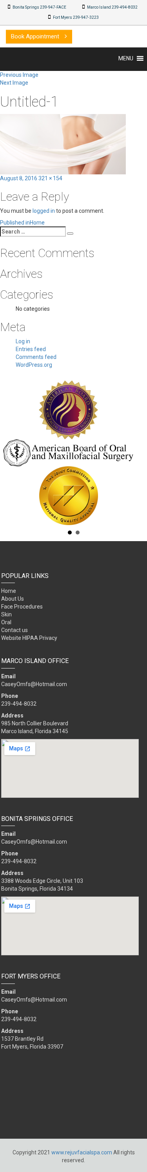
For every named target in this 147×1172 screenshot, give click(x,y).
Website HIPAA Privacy (29, 638)
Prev (10, 453)
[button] (125, 58)
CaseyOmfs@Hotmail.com (34, 684)
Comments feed (36, 357)
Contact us (14, 630)
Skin (6, 614)
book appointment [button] (36, 36)
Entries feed (31, 349)
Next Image (14, 83)
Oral (6, 622)
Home (8, 591)
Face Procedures (22, 606)
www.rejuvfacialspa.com (81, 1152)
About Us (12, 599)
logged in (44, 211)
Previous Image (19, 75)
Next (137, 453)
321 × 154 (50, 178)
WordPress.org (34, 365)
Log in (23, 341)
